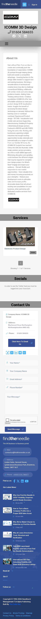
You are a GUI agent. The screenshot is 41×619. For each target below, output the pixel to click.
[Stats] (24, 352)
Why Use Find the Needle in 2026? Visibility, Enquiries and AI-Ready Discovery (23, 497)
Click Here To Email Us (20, 343)
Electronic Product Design (15, 249)
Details (33, 252)
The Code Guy (15, 604)
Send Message (14, 429)
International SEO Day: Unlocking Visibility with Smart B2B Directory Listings (24, 562)
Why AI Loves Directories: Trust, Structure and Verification (23, 535)
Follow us (7, 587)
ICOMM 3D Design (20, 27)
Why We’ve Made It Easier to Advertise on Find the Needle (24, 523)
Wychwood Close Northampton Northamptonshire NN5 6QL (20, 326)
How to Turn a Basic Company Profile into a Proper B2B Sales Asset (22, 511)
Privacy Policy (8, 616)
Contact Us (7, 613)
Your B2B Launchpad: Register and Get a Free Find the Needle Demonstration (24, 548)
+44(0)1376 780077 (21, 475)
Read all (6, 571)
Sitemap (29, 613)
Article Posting (18, 613)
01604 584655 (22, 32)
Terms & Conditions (23, 616)
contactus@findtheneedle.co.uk (17, 452)
